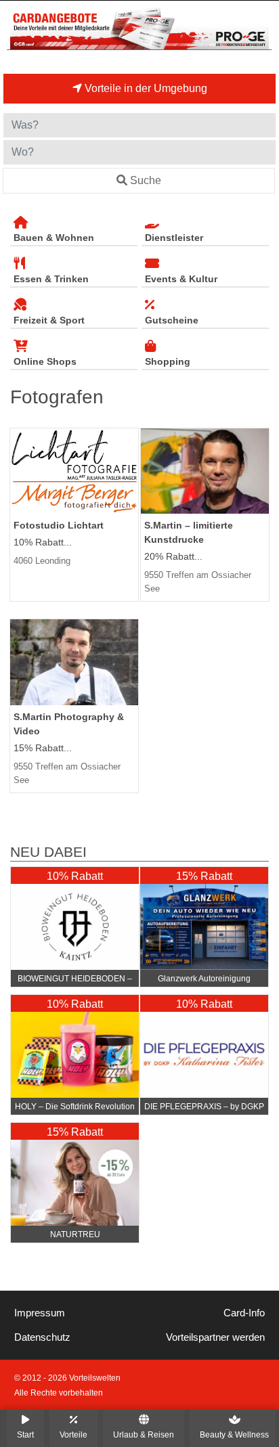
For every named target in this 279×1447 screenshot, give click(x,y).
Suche (145, 180)
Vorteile (73, 1434)
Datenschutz (42, 1337)
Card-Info (244, 1313)
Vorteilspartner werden (215, 1337)
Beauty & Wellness (234, 1434)
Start (25, 1434)
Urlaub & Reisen (143, 1434)
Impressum (39, 1313)
